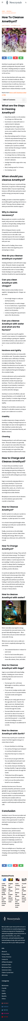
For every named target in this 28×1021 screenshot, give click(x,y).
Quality (4, 993)
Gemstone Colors (6, 970)
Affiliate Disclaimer (7, 962)
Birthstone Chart (6, 967)
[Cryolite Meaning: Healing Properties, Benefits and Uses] (24, 879)
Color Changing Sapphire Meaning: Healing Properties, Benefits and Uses (4, 894)
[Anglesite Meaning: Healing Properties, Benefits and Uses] (10, 879)
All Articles (5, 975)
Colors (3, 991)
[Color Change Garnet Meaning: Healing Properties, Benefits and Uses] (17, 879)
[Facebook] (4, 57)
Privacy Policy (5, 954)
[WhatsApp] (20, 57)
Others (4, 998)
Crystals (4, 988)
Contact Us (5, 959)
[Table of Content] (23, 100)
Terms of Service (6, 957)
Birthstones (5, 985)
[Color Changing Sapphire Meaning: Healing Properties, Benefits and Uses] (4, 879)
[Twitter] (9, 57)
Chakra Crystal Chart (7, 972)
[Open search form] (25, 2)
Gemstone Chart (6, 964)
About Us (4, 951)
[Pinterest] (15, 57)
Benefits (4, 996)
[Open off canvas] (2, 2)
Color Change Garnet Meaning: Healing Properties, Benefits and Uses (17, 895)
